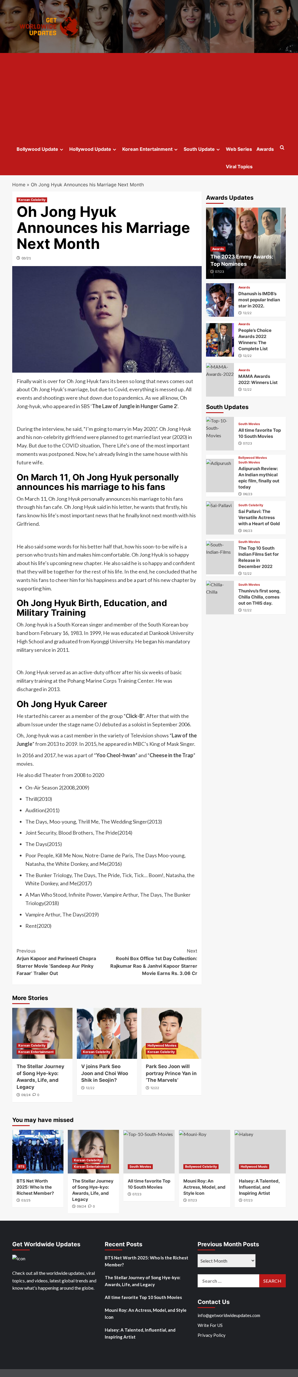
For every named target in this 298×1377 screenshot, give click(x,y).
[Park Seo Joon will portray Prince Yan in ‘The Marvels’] (171, 1033)
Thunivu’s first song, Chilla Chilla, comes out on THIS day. (259, 597)
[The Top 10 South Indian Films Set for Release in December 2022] (220, 557)
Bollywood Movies (252, 457)
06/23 (247, 494)
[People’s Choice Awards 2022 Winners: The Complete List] (220, 340)
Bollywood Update (37, 149)
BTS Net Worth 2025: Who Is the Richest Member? (35, 1187)
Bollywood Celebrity (201, 1166)
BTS (21, 1166)
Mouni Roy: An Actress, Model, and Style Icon (204, 1187)
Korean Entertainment (147, 149)
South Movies (249, 424)
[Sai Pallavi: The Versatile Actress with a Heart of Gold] (220, 517)
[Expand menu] (61, 149)
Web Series (239, 149)
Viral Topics (239, 166)
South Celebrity (250, 505)
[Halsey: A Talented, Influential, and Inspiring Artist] (260, 1152)
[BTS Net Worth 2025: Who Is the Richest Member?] (37, 1152)
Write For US (210, 1325)
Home (18, 184)
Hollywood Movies (162, 1045)
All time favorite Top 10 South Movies (143, 1297)
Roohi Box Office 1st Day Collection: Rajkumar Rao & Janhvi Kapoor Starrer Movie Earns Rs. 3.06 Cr (153, 962)
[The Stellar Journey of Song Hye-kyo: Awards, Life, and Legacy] (42, 1033)
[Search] (282, 148)
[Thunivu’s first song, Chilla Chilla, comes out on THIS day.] (220, 597)
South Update (199, 149)
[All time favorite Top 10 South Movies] (220, 433)
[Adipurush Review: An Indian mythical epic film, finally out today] (220, 475)
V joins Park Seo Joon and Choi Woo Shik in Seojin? (104, 1073)
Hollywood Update (90, 149)
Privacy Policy (212, 1335)
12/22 (90, 1088)
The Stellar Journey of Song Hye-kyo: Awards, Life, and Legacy (142, 1281)
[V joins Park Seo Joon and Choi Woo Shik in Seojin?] (107, 1033)
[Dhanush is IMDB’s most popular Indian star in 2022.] (220, 300)
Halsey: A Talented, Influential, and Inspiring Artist (259, 1187)
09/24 (26, 1095)
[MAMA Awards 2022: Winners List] (220, 380)
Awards (265, 149)
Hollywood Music (254, 1166)
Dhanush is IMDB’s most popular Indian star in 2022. (259, 300)
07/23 (219, 272)
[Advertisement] (149, 96)
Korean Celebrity (31, 200)
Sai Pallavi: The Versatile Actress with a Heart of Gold (259, 517)
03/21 (26, 258)
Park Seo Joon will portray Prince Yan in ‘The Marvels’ (171, 1073)
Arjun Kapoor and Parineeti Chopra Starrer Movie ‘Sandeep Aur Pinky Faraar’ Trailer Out (56, 962)
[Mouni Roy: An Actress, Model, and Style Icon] (204, 1152)
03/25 (26, 1200)
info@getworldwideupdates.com (229, 1315)
